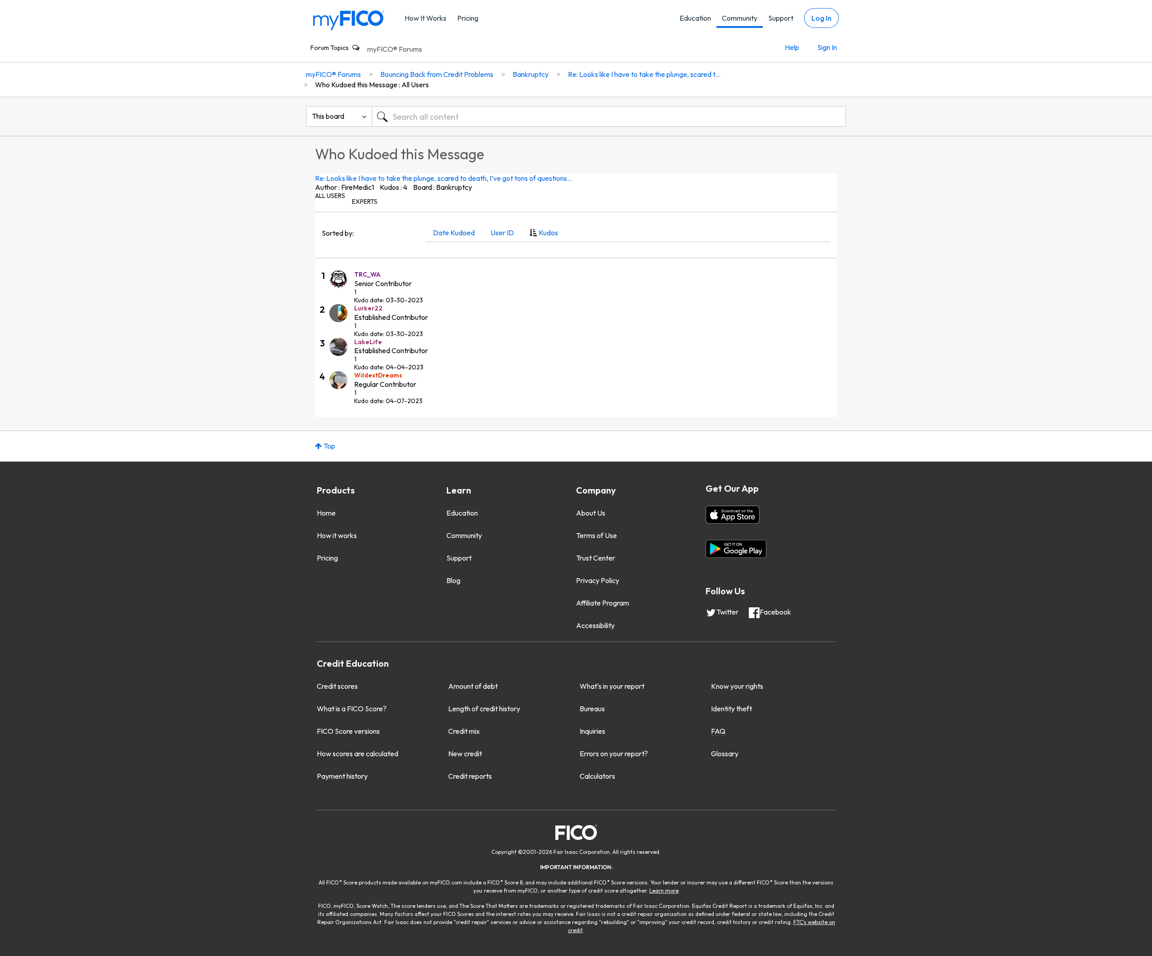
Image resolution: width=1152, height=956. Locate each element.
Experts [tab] (365, 201)
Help (792, 47)
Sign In (827, 47)
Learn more (664, 890)
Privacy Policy (597, 580)
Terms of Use (596, 535)
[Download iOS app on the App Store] (732, 514)
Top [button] (329, 445)
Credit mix (464, 731)
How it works (337, 535)
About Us (590, 512)
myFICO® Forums (394, 49)
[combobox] (609, 116)
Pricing (467, 17)
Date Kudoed (454, 232)
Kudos (548, 232)
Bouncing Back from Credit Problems (436, 74)
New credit (465, 753)
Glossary (724, 753)
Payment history (342, 776)
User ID (502, 232)
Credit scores (337, 686)
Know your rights (737, 686)
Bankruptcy (531, 74)
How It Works (425, 17)
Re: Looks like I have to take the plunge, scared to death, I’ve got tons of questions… (443, 178)
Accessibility (595, 625)
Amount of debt (473, 686)
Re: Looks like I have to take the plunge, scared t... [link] (644, 74)
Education (695, 17)
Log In (821, 17)
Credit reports (470, 776)
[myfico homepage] (349, 19)
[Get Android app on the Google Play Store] (736, 549)
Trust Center (595, 557)
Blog (453, 580)
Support (780, 17)
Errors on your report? (614, 753)
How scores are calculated (357, 753)
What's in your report (612, 686)
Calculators (597, 776)
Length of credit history (484, 708)
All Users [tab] (330, 196)
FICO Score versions (348, 731)
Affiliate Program (602, 602)
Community (739, 17)
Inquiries (592, 731)
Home (326, 512)
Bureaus (592, 708)
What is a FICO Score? (352, 708)
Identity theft (731, 708)
